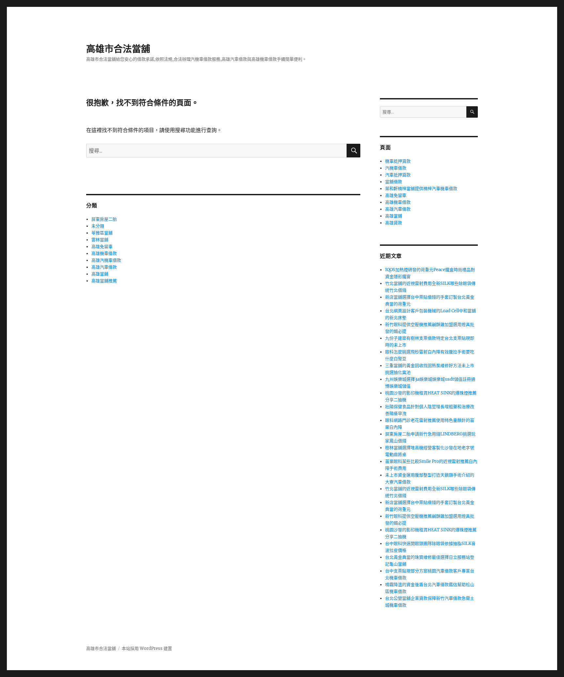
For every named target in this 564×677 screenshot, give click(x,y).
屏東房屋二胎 (104, 219)
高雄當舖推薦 (104, 281)
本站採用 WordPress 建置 (147, 648)
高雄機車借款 (104, 253)
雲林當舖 (99, 240)
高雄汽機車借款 (106, 260)
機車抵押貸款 (398, 161)
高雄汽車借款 (104, 267)
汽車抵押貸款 (398, 175)
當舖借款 (393, 181)
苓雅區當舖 (102, 233)
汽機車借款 (395, 168)
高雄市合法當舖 (118, 48)
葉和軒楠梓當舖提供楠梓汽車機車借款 (421, 188)
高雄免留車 (102, 246)
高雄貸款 (393, 223)
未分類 (97, 226)
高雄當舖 (99, 274)
